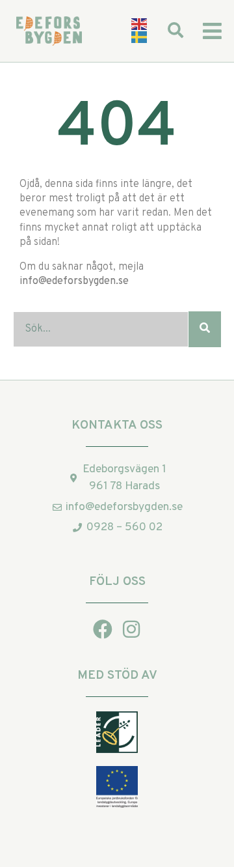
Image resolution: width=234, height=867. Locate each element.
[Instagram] (131, 629)
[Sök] (204, 329)
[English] (139, 24)
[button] (212, 31)
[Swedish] (139, 37)
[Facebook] (102, 629)
